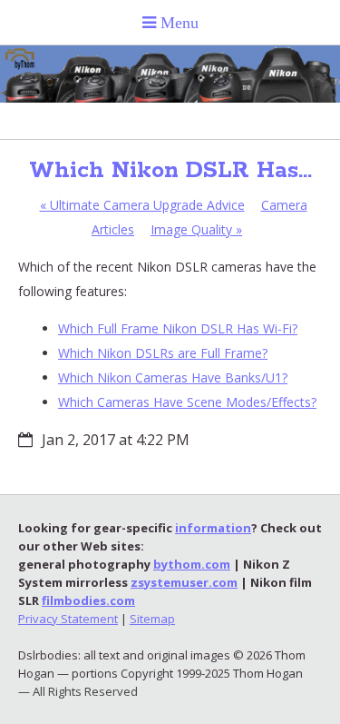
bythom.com (191, 564)
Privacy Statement (68, 618)
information (213, 528)
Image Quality (196, 229)
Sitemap (152, 618)
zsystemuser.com (184, 582)
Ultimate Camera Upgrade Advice (142, 204)
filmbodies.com (88, 600)
